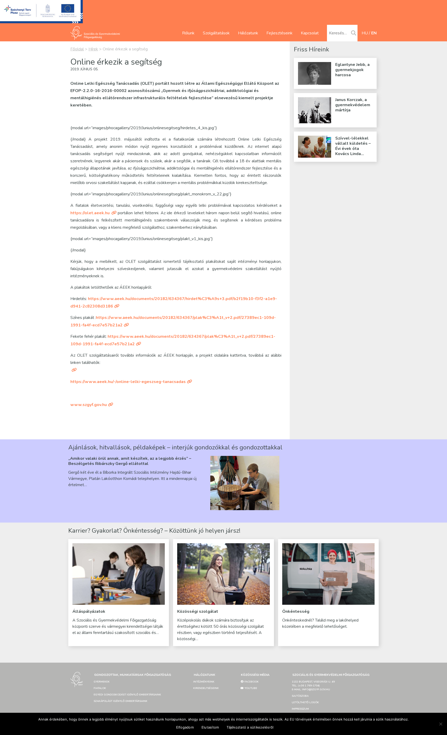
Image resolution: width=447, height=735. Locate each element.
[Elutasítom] (440, 723)
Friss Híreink (311, 49)
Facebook (251, 682)
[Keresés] (353, 33)
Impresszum (300, 709)
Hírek (93, 49)
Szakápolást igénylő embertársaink (120, 701)
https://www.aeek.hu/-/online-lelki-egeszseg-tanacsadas (128, 382)
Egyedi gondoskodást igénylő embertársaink (127, 694)
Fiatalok (100, 688)
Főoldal (77, 49)
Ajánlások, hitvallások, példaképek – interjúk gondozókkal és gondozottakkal (175, 447)
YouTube (250, 688)
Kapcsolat (310, 33)
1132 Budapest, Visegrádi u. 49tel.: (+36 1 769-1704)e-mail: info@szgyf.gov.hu (313, 685)
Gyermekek (102, 682)
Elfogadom (185, 727)
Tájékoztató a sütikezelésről (250, 727)
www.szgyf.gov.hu (88, 405)
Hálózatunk (248, 33)
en (374, 33)
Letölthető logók (305, 702)
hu (365, 33)
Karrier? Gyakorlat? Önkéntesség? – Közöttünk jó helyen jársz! (154, 530)
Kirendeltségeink (206, 688)
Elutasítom (210, 727)
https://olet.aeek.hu (90, 213)
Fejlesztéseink (279, 33)
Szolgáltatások (216, 33)
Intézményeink (203, 682)
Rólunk (188, 33)
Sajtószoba (300, 696)
